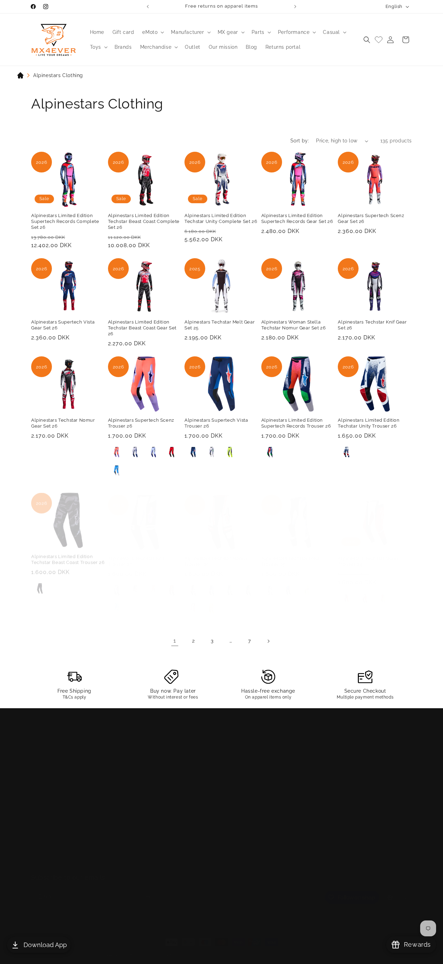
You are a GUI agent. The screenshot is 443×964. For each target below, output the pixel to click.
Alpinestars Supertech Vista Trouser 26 (216, 423)
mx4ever (111, 948)
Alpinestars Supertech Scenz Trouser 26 (141, 423)
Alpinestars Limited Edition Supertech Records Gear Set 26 (297, 218)
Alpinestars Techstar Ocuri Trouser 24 (368, 554)
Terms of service (212, 948)
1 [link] (174, 640)
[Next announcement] (295, 6)
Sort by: (299, 140)
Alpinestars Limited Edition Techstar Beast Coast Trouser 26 (68, 554)
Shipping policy (250, 948)
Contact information (292, 948)
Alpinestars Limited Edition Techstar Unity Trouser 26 (368, 423)
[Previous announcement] (147, 6)
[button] (152, 32)
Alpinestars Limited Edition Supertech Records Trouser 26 (296, 423)
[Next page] (268, 641)
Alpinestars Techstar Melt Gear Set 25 (219, 324)
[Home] (20, 76)
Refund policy (141, 948)
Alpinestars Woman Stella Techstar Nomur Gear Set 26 (293, 324)
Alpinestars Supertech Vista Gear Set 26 (62, 324)
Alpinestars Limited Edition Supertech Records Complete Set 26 (65, 221)
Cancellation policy (338, 948)
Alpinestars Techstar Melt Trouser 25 (290, 554)
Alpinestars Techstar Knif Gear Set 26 (372, 324)
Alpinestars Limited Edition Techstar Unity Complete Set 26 (220, 218)
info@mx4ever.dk (75, 755)
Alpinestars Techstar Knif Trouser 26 (136, 554)
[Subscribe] (147, 890)
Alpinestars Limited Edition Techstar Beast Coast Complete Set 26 (144, 221)
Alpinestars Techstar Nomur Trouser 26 (216, 554)
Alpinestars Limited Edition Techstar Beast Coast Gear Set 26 (142, 327)
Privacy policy (176, 948)
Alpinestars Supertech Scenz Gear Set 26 (371, 218)
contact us (158, 740)
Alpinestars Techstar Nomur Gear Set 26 (63, 423)
